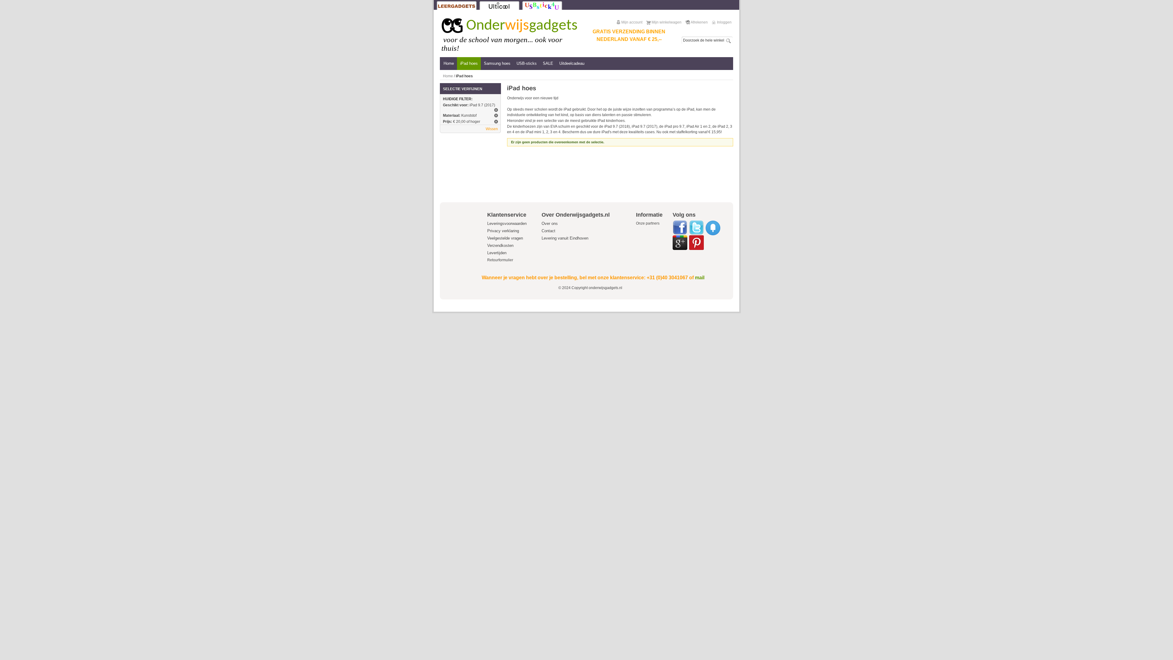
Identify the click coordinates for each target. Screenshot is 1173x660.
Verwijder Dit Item (496, 110)
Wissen (492, 129)
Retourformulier (500, 260)
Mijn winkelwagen (667, 22)
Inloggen (724, 22)
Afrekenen (699, 22)
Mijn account (631, 22)
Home (448, 76)
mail (699, 277)
